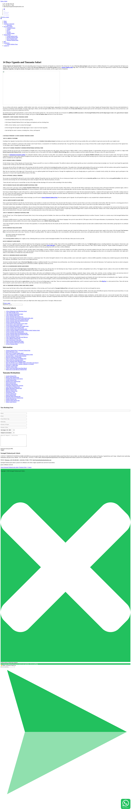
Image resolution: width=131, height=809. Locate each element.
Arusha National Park (11, 376)
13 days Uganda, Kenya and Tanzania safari (16, 329)
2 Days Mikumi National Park (13, 338)
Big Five (104, 281)
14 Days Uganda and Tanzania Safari (15, 331)
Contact (29, 467)
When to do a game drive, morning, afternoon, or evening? (20, 364)
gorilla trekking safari (67, 67)
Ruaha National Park (11, 395)
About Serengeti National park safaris (10, 467)
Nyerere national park (11, 393)
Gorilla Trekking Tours (12, 44)
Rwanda (9, 32)
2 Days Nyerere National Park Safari (15, 341)
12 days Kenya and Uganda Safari (14, 325)
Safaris (5, 22)
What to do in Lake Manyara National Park (16, 369)
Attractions (9, 25)
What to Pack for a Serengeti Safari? (14, 360)
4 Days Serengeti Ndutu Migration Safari (16, 361)
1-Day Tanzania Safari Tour (12, 315)
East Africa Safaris (8, 26)
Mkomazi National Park (11, 391)
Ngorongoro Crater (10, 392)
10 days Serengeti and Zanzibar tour (14, 316)
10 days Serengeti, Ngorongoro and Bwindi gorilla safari (19, 318)
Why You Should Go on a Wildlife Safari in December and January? (22, 362)
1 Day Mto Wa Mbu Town (12, 312)
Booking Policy (23, 467)
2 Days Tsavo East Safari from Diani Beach (16, 368)
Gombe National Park (11, 380)
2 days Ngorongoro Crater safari (13, 340)
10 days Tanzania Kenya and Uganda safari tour (17, 319)
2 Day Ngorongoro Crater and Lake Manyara (17, 337)
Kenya (8, 30)
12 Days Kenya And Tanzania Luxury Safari (16, 323)
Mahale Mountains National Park (14, 388)
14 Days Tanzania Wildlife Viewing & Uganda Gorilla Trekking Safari (23, 330)
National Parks (7, 34)
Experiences (6, 43)
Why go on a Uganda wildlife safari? (15, 353)
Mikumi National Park (11, 389)
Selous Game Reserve (11, 402)
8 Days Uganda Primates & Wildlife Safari (16, 358)
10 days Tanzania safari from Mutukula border (17, 320)
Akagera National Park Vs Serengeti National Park (18, 350)
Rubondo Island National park (13, 396)
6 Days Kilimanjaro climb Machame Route (16, 311)
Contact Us (6, 45)
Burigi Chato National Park (12, 377)
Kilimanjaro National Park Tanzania (14, 385)
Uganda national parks (12, 36)
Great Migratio (51, 245)
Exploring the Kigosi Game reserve (14, 378)
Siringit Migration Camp (12, 351)
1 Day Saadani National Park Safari (14, 314)
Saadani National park (11, 399)
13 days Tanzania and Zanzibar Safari (15, 327)
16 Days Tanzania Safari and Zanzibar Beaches (17, 334)
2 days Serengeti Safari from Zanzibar (15, 342)
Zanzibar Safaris (10, 33)
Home (5, 21)
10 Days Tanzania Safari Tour (13, 322)
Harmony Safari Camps (11, 366)
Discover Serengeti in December (13, 357)
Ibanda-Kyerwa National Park (13, 381)
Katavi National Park (11, 382)
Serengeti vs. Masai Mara (12, 365)
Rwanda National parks (12, 37)
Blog (5, 41)
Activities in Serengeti (9, 23)
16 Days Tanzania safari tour (13, 335)
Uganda (8, 29)
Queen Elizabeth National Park (49, 197)
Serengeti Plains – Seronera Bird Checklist (16, 356)
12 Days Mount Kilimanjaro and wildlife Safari (17, 326)
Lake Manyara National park (13, 387)
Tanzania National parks (12, 40)
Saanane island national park (13, 400)
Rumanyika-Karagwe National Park (14, 397)
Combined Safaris (11, 28)
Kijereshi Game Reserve (12, 384)
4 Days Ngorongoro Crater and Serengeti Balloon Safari (19, 354)
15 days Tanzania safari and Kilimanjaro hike (17, 333)
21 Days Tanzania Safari (12, 344)
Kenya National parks (12, 38)
